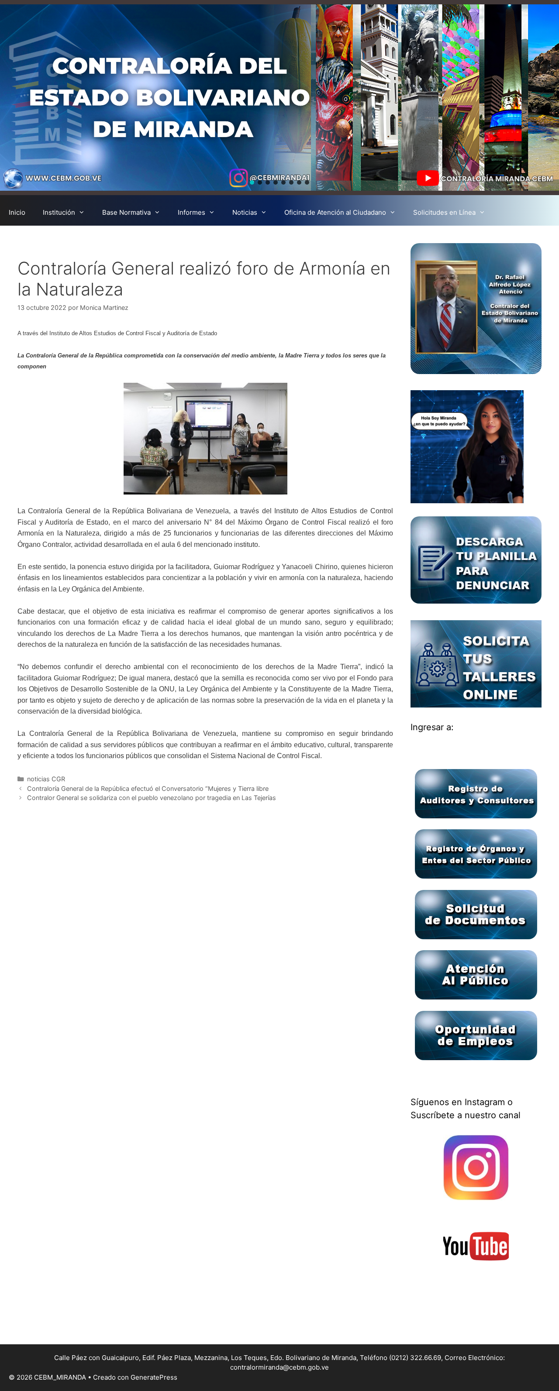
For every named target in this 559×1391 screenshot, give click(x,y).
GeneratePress (154, 1377)
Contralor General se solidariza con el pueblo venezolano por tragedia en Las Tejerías (151, 797)
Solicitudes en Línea (444, 212)
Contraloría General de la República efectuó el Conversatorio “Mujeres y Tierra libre (148, 788)
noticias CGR (46, 779)
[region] (279, 97)
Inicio (17, 212)
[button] (252, 182)
